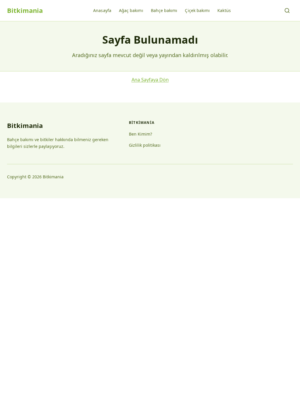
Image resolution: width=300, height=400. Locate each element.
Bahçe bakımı (164, 10)
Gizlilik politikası (145, 145)
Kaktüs (224, 10)
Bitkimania (25, 10)
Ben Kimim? (140, 134)
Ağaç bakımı (131, 10)
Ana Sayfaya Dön (150, 79)
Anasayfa (102, 10)
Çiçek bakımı (197, 10)
